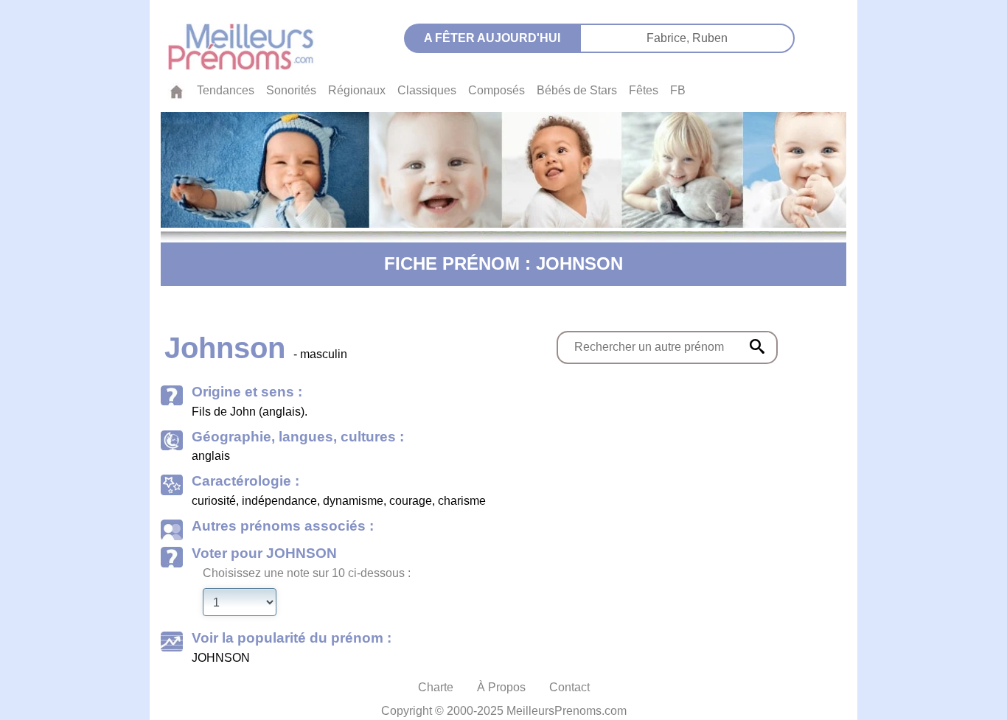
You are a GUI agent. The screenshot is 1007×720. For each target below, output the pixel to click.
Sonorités (291, 90)
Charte (435, 687)
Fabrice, (669, 38)
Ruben (710, 38)
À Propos (501, 687)
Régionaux (357, 90)
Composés (496, 90)
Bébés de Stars (577, 90)
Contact (569, 687)
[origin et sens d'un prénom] (757, 346)
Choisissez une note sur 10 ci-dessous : (307, 573)
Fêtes (643, 90)
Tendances (225, 90)
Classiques (426, 90)
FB (678, 90)
